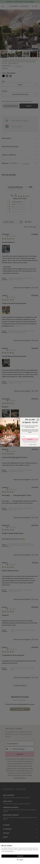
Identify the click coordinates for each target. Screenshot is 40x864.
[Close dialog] (37, 419)
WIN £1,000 (30, 439)
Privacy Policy (34, 441)
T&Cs (30, 441)
